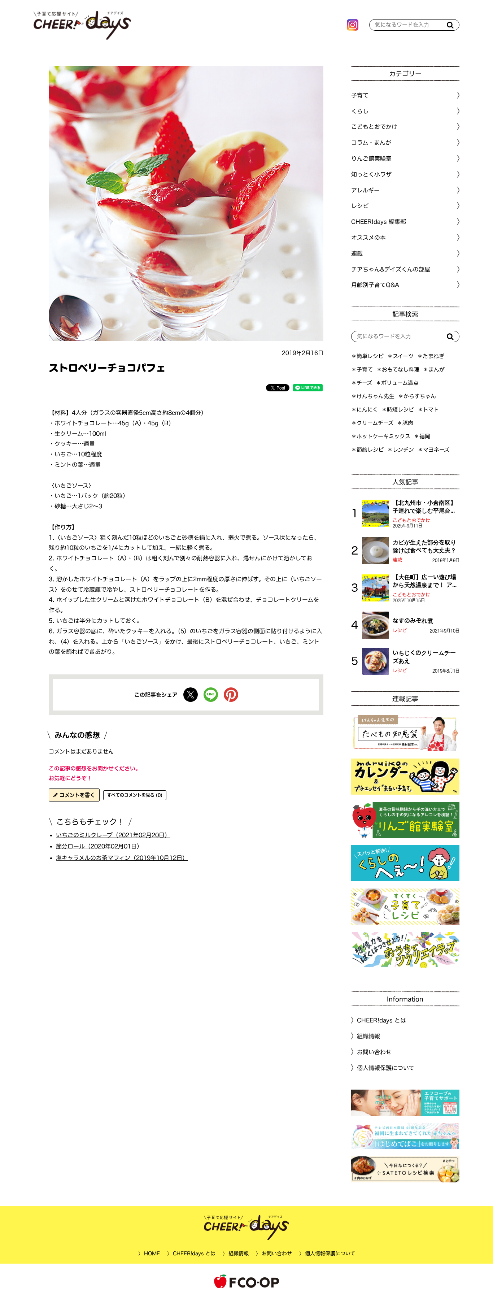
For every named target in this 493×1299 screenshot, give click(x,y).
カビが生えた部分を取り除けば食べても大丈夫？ (424, 546)
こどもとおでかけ (411, 520)
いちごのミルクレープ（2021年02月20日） (113, 835)
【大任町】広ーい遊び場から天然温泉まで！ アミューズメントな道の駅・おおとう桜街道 (425, 581)
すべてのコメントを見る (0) (134, 795)
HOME (152, 1253)
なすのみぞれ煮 (413, 621)
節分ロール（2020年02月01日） (99, 846)
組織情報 (368, 1036)
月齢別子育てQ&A (375, 285)
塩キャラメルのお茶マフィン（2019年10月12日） (122, 858)
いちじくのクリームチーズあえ (424, 657)
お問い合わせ (374, 1052)
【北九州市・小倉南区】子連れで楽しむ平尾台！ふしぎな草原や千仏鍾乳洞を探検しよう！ (424, 507)
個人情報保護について (385, 1068)
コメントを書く (76, 795)
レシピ (400, 630)
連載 (357, 253)
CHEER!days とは (381, 1020)
